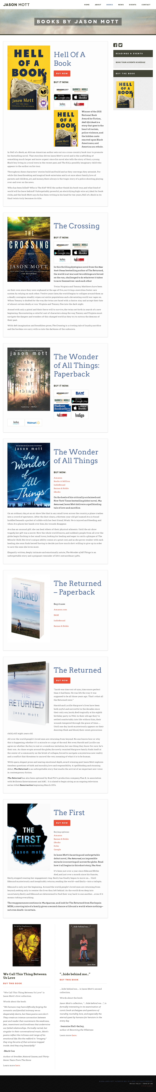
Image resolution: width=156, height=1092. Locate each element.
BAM (56, 615)
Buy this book (12, 983)
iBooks (57, 492)
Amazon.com (60, 609)
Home (87, 5)
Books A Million (62, 481)
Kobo (56, 846)
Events (132, 5)
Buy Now (62, 73)
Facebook (115, 45)
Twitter (120, 45)
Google (57, 849)
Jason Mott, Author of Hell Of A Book (16, 4)
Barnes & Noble (61, 488)
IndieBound (59, 485)
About (98, 5)
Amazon (58, 478)
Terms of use (148, 1083)
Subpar (149, 1086)
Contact (146, 5)
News (121, 5)
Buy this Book (69, 979)
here (17, 1065)
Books (110, 5)
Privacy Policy (135, 1083)
